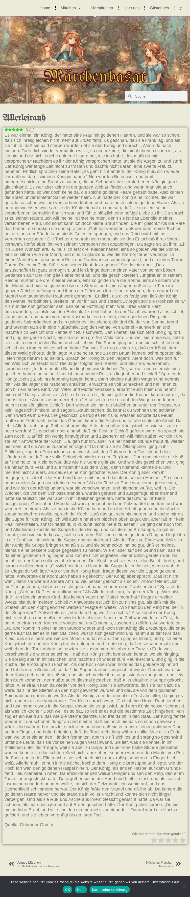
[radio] (154, 840)
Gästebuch (159, 8)
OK (67, 890)
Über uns (131, 8)
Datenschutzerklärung (109, 890)
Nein (81, 890)
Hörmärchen (102, 8)
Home (45, 8)
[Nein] (183, 886)
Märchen (68, 8)
